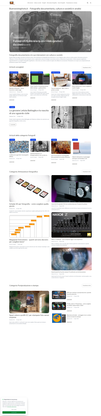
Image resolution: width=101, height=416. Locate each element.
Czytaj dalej (12, 124)
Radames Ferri (16, 47)
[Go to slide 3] (89, 49)
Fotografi (44, 2)
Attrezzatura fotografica (52, 2)
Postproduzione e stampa (71, 2)
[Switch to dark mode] (91, 3)
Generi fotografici (61, 2)
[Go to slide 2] (88, 49)
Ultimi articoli (30, 2)
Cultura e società (37, 2)
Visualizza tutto (87, 67)
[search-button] (87, 2)
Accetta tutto (14, 412)
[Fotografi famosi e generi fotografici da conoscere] (50, 31)
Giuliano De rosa (12, 91)
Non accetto (14, 409)
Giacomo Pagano (33, 89)
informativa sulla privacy (11, 406)
